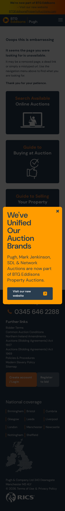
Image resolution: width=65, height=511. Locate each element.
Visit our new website (22, 293)
